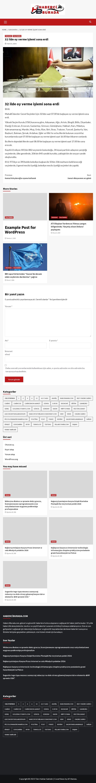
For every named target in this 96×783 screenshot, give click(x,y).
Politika (34, 419)
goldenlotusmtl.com (21, 409)
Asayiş (54, 398)
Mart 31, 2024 (11, 44)
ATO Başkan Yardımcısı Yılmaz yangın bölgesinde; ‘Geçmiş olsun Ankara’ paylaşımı (68, 226)
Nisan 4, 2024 (56, 233)
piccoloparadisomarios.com (16, 419)
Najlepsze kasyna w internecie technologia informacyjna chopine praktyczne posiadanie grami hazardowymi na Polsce (70, 550)
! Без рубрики (10, 398)
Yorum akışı (10, 454)
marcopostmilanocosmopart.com (43, 414)
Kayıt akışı (9, 449)
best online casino (84, 398)
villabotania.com (62, 424)
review (59, 419)
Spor (28, 424)
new (62, 414)
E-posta (53, 340)
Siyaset (7, 424)
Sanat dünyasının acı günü (79, 177)
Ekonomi (64, 403)
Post (43, 419)
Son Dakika (17, 36)
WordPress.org (11, 459)
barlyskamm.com (66, 398)
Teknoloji (37, 424)
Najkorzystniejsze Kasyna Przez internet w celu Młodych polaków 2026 (34, 661)
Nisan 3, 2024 (10, 280)
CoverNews (59, 779)
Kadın (55, 409)
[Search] (90, 22)
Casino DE (17, 403)
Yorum (8, 306)
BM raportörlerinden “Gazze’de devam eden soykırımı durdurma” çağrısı (23, 275)
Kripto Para (65, 409)
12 (36, 398)
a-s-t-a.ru (44, 398)
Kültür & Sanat (79, 409)
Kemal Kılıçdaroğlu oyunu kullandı (20, 177)
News (69, 414)
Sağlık (88, 419)
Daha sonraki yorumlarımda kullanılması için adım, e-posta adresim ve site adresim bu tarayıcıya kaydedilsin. (45, 370)
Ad (7, 340)
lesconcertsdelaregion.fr (15, 414)
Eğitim (73, 403)
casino (7, 403)
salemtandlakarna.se (74, 419)
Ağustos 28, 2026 (11, 512)
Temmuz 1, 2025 (11, 238)
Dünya (46, 403)
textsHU (48, 424)
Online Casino (80, 414)
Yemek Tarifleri (10, 429)
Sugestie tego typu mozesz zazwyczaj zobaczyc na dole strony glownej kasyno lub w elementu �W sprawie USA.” (25, 594)
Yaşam (74, 424)
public (51, 419)
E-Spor (54, 403)
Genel (7, 409)
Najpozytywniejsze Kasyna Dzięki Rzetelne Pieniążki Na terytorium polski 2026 (37, 656)
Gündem (8, 36)
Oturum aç (9, 445)
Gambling (83, 403)
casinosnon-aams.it (32, 403)
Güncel (36, 409)
